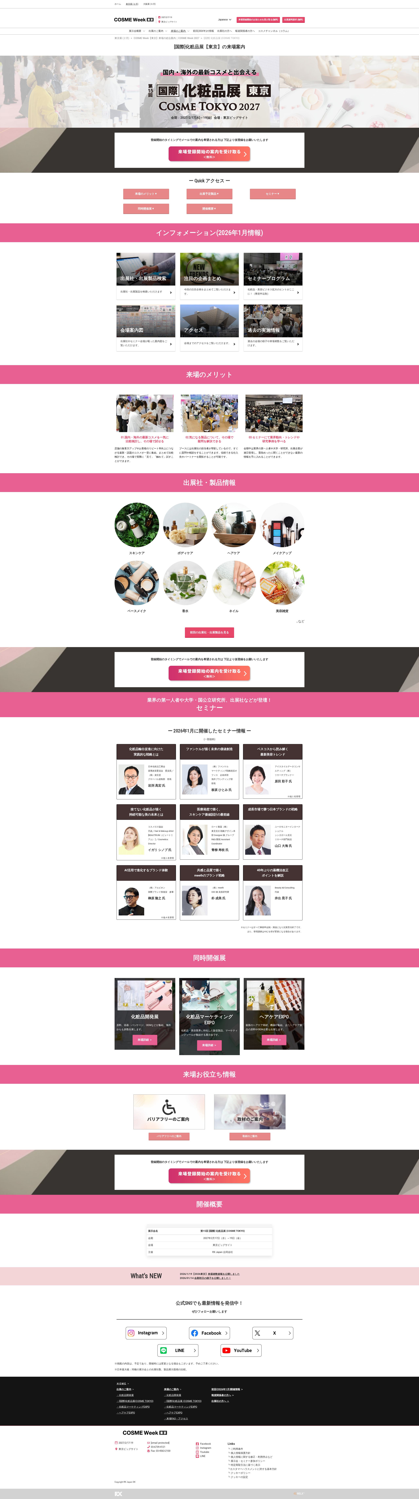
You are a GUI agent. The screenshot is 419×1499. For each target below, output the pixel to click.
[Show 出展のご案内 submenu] (166, 31)
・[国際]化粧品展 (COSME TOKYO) (182, 1401)
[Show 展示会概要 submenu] (144, 31)
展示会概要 (135, 30)
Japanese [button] (223, 19)
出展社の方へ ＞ (220, 1401)
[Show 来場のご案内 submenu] (188, 31)
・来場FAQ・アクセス (176, 1418)
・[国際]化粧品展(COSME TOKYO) (135, 1401)
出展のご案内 (156, 30)
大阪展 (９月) (149, 4)
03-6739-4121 (158, 1446)
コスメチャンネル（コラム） (274, 30)
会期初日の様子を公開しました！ (212, 1278)
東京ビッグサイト (169, 22)
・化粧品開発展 (125, 1395)
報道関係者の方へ (245, 30)
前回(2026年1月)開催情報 (225, 1389)
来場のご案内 (178, 30)
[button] (258, 19)
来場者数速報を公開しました (224, 1274)
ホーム (118, 4)
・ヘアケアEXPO (126, 1412)
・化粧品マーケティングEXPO (133, 1406)
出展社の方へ (224, 30)
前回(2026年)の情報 (203, 30)
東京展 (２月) (132, 4)
